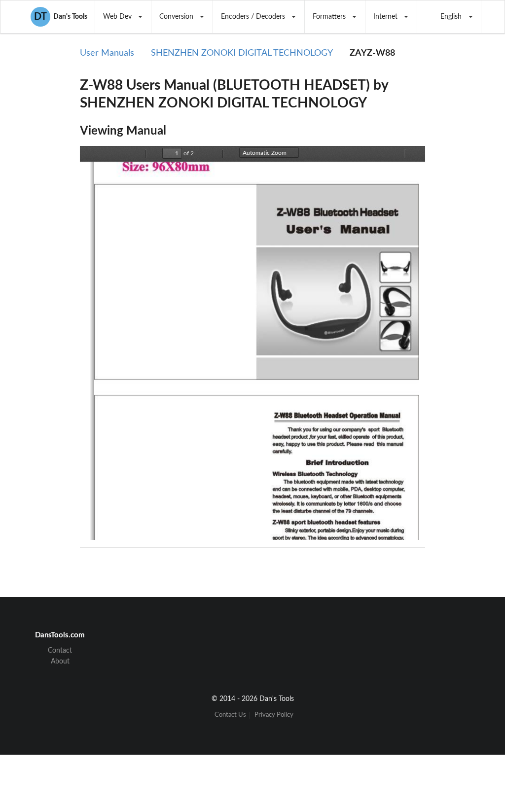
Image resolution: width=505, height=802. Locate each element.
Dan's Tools (60, 17)
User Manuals (107, 53)
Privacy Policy (273, 715)
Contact (60, 650)
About (60, 661)
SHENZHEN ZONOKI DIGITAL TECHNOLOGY (242, 53)
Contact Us (230, 715)
